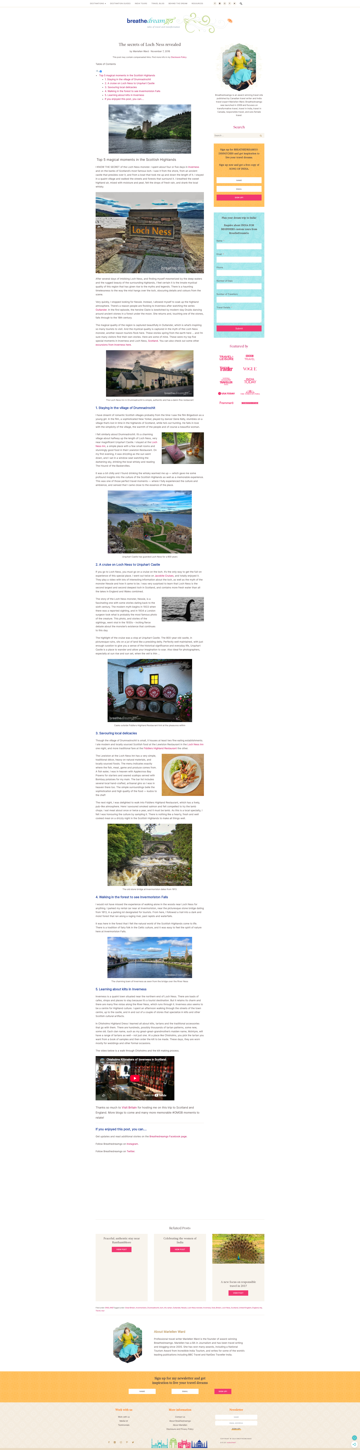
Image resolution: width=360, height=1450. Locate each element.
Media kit (124, 1421)
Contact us (180, 1417)
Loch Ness (226, 1308)
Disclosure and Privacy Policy (180, 1429)
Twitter (130, 1151)
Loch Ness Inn (195, 744)
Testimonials (123, 1425)
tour (102, 1311)
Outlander (101, 309)
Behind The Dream (178, 3)
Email (219, 254)
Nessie (184, 1308)
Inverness (193, 167)
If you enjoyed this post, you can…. (124, 99)
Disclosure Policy (178, 57)
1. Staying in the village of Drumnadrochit (128, 79)
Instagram (132, 1143)
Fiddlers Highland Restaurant (160, 748)
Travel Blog (157, 3)
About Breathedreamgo (180, 1421)
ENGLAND (109, 1308)
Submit (239, 328)
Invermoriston (141, 1308)
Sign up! (239, 197)
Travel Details (223, 307)
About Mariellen (180, 1425)
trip (260, 1308)
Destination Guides (120, 3)
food (213, 1308)
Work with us (124, 1417)
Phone (220, 267)
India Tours (141, 3)
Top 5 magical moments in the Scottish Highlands (126, 75)
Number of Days (225, 280)
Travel (98, 1311)
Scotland (153, 340)
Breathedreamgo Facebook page (168, 1136)
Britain (218, 1308)
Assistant (231, 1442)
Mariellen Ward (141, 51)
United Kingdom (245, 1308)
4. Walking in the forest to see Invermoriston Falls (132, 91)
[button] (241, 3)
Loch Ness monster (194, 1308)
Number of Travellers (227, 294)
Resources (197, 3)
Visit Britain (129, 1107)
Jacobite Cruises (164, 575)
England (255, 1308)
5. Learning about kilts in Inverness (124, 95)
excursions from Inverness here (113, 344)
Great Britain (130, 1308)
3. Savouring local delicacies (121, 87)
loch (161, 1308)
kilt (165, 1308)
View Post (121, 1249)
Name (219, 240)
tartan (169, 1308)
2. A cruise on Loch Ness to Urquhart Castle (130, 83)
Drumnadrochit (153, 1308)
